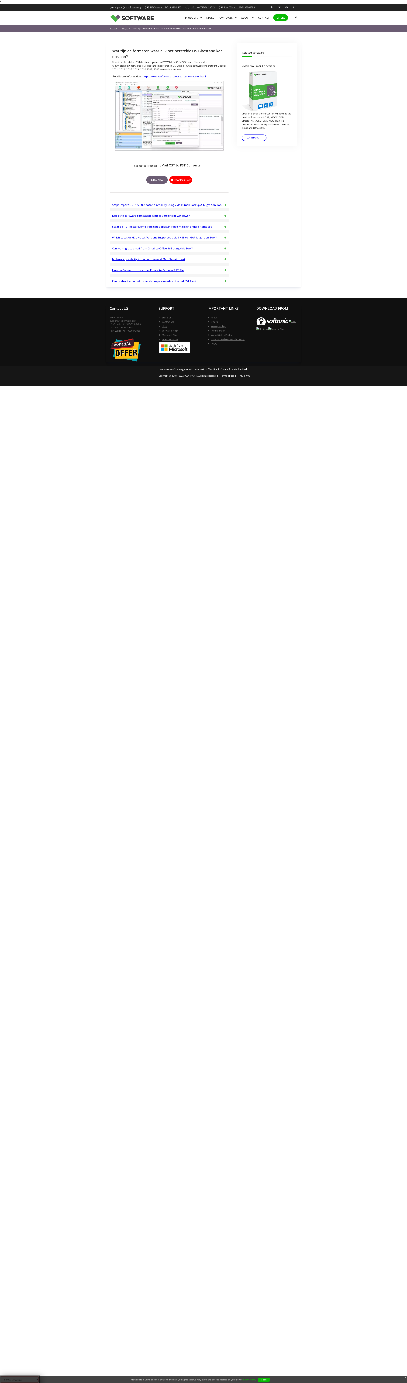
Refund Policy (218, 330)
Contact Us (168, 321)
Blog (164, 326)
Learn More (253, 137)
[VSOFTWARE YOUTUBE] (286, 7)
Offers (280, 17)
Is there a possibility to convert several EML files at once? (148, 259)
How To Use (225, 17)
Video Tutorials (170, 339)
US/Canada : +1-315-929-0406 (165, 7)
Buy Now (157, 179)
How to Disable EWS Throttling (228, 339)
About (245, 17)
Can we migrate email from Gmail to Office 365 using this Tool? (152, 248)
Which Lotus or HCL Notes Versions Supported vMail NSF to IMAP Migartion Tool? (164, 237)
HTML (240, 375)
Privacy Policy (218, 326)
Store (210, 17)
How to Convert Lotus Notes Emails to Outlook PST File (148, 270)
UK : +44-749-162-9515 (203, 7)
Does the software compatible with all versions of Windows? (151, 215)
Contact (263, 17)
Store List (167, 317)
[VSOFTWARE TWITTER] (279, 7)
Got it (263, 1379)
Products (191, 17)
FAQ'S (214, 343)
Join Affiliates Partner (222, 335)
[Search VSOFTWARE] (295, 16)
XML (248, 375)
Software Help (170, 330)
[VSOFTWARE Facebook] (293, 7)
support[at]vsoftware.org (128, 7)
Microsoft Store (170, 335)
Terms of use (227, 375)
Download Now (182, 179)
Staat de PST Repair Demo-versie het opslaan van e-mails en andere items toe (162, 226)
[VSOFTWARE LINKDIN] (272, 7)
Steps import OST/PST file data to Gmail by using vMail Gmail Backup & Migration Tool (167, 205)
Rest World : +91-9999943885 (239, 7)
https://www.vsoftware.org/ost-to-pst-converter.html (174, 76)
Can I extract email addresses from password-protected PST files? (154, 281)
